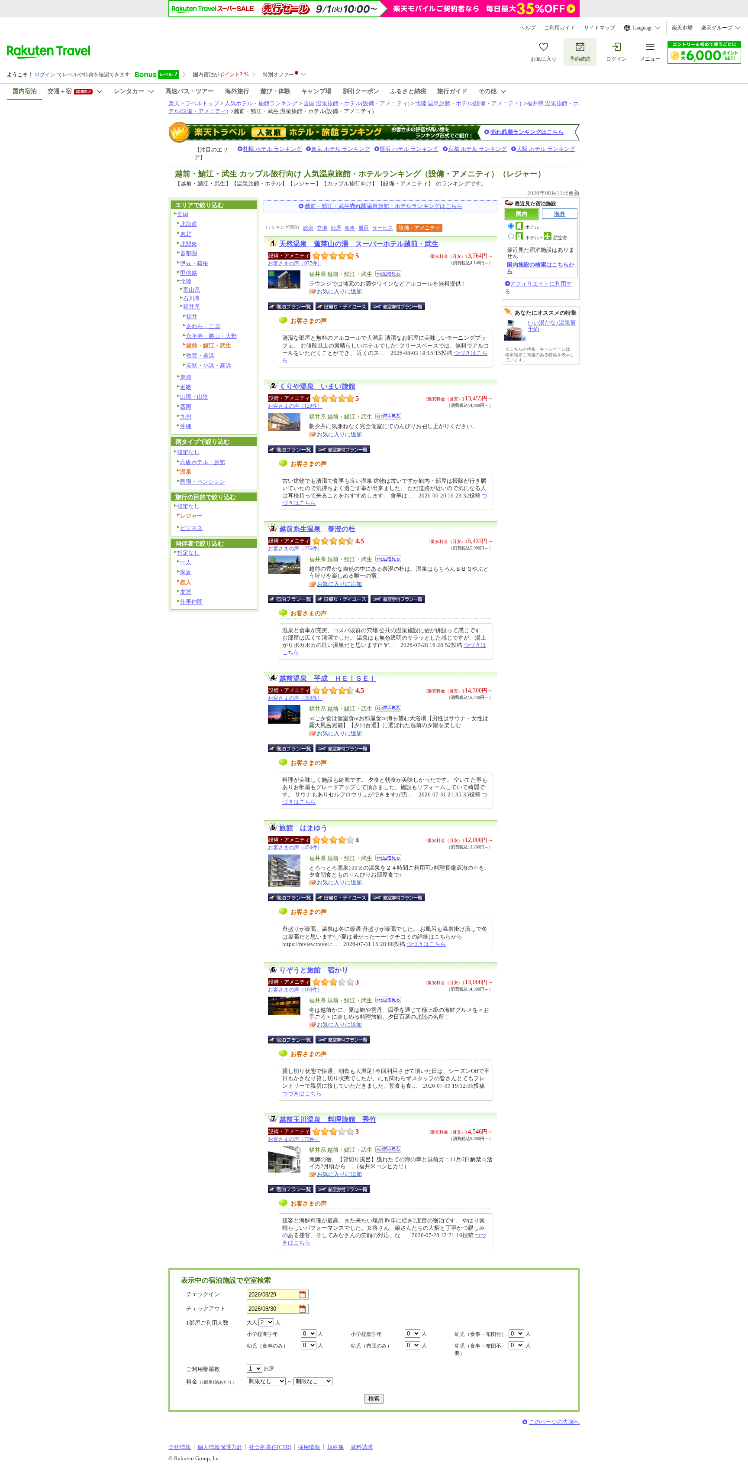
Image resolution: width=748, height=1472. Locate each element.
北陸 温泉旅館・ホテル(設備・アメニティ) (468, 103)
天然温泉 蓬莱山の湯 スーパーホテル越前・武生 (358, 243)
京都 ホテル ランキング (477, 149)
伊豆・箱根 (194, 263)
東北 (185, 234)
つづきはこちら (426, 944)
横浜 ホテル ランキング (409, 149)
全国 (182, 214)
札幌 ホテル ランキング (272, 149)
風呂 (363, 228)
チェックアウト (206, 1308)
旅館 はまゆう (303, 828)
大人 (252, 1322)
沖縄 (185, 426)
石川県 (191, 298)
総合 (308, 228)
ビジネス (191, 528)
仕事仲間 (191, 601)
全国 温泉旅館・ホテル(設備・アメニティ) (356, 103)
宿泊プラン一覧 (295, 306)
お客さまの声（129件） (295, 406)
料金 (211, 1381)
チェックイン (203, 1294)
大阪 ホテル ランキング (545, 149)
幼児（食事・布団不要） (478, 1349)
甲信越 (188, 273)
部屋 (336, 228)
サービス (382, 228)
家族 (185, 572)
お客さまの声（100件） (295, 990)
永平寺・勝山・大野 (211, 336)
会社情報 (179, 1447)
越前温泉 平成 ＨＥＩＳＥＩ (327, 678)
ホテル (532, 227)
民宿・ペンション (202, 481)
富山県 (191, 289)
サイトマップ (599, 28)
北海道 (188, 224)
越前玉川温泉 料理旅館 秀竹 (327, 1119)
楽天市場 (682, 28)
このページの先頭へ (554, 1422)
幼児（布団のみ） (371, 1346)
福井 (191, 316)
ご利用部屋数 (203, 1369)
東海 (185, 377)
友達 (185, 591)
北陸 (185, 281)
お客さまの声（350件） (295, 698)
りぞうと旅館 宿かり (313, 970)
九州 (185, 416)
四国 (185, 406)
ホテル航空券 (546, 237)
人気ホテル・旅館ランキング (261, 103)
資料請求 (362, 1447)
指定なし (188, 452)
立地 (322, 228)
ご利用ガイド (559, 28)
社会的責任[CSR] (270, 1447)
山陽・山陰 (194, 396)
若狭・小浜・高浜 (208, 365)
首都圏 (188, 253)
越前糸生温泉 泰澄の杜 (317, 529)
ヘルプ (527, 28)
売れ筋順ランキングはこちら (527, 132)
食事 (350, 228)
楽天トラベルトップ (193, 103)
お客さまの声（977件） (295, 263)
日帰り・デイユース (343, 306)
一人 (185, 562)
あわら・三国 (203, 326)
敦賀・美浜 (200, 355)
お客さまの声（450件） (295, 848)
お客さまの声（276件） (295, 549)
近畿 (185, 387)
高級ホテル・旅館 (202, 462)
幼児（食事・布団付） (480, 1334)
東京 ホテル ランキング (340, 149)
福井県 (191, 306)
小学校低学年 (366, 1334)
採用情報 (309, 1447)
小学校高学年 (262, 1334)
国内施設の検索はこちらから (540, 267)
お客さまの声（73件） (294, 1139)
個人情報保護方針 (219, 1447)
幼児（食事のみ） (267, 1346)
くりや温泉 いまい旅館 (317, 386)
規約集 (335, 1447)
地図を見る (388, 273)
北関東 (188, 243)
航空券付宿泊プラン (398, 306)
